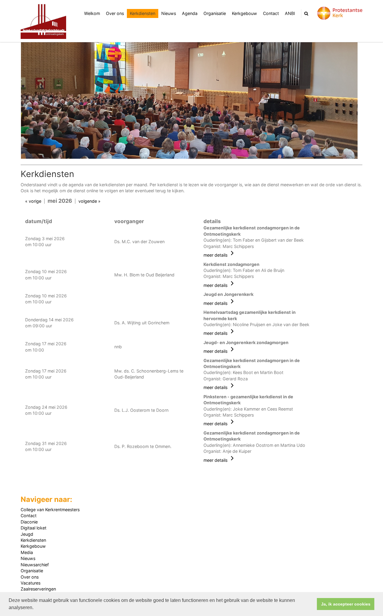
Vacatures (30, 582)
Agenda (189, 13)
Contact (271, 13)
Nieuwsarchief (35, 564)
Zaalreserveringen (38, 588)
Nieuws (168, 13)
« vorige (33, 201)
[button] (36, 608)
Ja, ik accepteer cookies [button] (345, 604)
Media (27, 552)
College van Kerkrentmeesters (50, 509)
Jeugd (27, 534)
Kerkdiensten (142, 13)
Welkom (92, 13)
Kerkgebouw (244, 13)
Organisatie (214, 13)
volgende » (89, 201)
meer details (216, 255)
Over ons (115, 13)
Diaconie (29, 521)
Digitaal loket (33, 527)
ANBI (290, 13)
